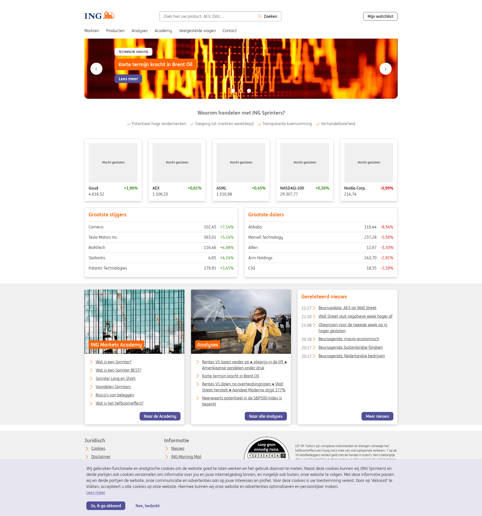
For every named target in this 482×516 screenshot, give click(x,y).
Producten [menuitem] (115, 30)
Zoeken (270, 16)
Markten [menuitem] (91, 30)
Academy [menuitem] (163, 30)
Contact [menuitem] (230, 30)
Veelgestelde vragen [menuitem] (197, 30)
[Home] (99, 16)
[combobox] (207, 16)
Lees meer (95, 492)
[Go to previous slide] (96, 69)
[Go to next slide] (386, 69)
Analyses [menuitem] (140, 30)
